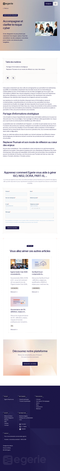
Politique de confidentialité (26, 418)
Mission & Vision (8, 416)
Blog (37, 405)
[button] (55, 4)
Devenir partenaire (24, 399)
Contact (6, 425)
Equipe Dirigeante (8, 418)
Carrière (6, 423)
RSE (5, 421)
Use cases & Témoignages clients (42, 402)
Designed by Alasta (8, 445)
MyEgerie (48, 3)
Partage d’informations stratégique (17, 67)
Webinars (38, 408)
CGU (20, 419)
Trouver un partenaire (24, 401)
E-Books (38, 399)
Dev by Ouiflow (7, 447)
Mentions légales (23, 416)
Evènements (39, 406)
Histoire (6, 419)
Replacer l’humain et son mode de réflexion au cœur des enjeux (25, 69)
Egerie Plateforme (9, 399)
